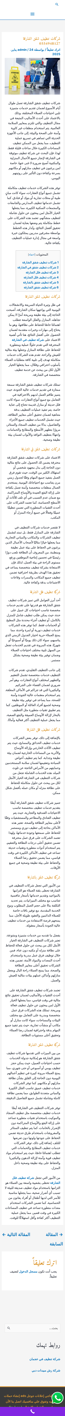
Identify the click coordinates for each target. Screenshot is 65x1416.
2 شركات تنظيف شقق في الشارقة (38, 267)
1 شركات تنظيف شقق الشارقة (40, 262)
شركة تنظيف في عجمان (44, 1359)
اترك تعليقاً (53, 50)
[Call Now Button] (32, 1411)
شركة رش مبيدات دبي (46, 1370)
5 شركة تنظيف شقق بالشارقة (41, 282)
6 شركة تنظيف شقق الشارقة (41, 287)
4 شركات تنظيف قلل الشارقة (41, 277)
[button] (32, 4)
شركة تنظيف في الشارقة (28, 340)
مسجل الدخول (28, 1271)
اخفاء (32, 254)
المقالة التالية (16, 1234)
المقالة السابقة (54, 1236)
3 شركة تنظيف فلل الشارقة (42, 272)
